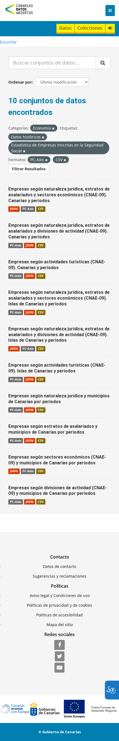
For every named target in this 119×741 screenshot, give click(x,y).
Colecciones (89, 28)
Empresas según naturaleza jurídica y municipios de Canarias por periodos (59, 398)
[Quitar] (53, 128)
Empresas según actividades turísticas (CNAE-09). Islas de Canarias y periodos (56, 368)
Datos (65, 28)
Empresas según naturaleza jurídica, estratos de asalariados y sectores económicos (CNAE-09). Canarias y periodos (59, 194)
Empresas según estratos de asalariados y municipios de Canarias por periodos (52, 429)
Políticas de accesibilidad (59, 615)
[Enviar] (103, 62)
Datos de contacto (59, 566)
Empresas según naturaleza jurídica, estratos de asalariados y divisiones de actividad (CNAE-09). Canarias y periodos (59, 231)
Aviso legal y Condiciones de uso (60, 595)
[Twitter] (59, 656)
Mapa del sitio (59, 624)
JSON (14, 209)
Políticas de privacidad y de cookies (59, 605)
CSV (40, 209)
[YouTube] (59, 668)
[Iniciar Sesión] (110, 28)
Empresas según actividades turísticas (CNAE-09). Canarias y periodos (56, 264)
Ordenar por (20, 82)
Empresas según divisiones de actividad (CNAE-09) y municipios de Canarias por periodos (57, 490)
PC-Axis (27, 209)
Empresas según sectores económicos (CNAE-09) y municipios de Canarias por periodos (57, 459)
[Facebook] (59, 645)
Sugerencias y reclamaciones (59, 576)
